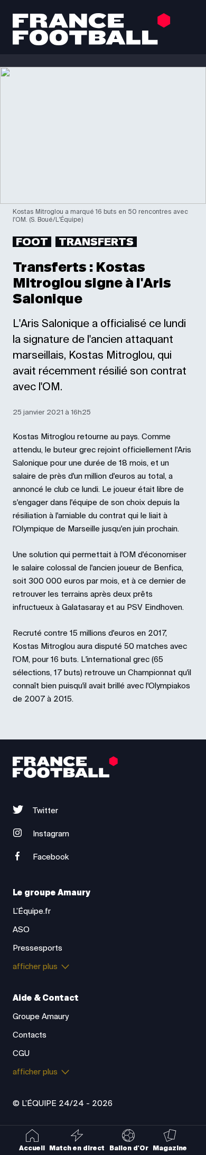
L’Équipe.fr (32, 911)
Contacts (29, 1035)
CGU (21, 1053)
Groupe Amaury (41, 1016)
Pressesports (37, 948)
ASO (21, 929)
